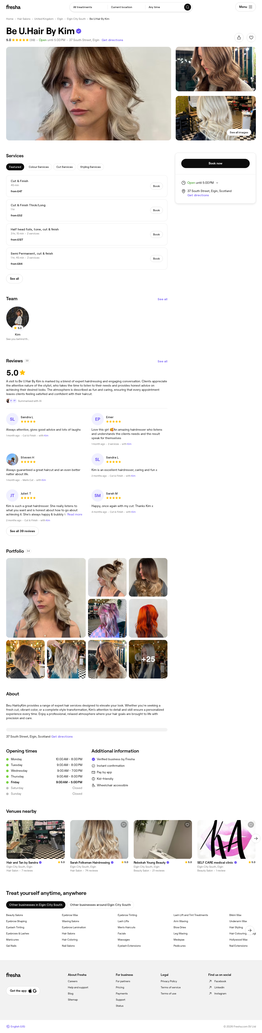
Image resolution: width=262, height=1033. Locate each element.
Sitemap (73, 999)
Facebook (220, 981)
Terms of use (168, 993)
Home (9, 18)
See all (162, 299)
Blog (70, 993)
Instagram (220, 993)
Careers (72, 981)
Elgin (60, 18)
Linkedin (219, 987)
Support (120, 999)
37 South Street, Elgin (84, 40)
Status (120, 1005)
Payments (122, 993)
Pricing (120, 987)
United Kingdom (44, 18)
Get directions (112, 40)
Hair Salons (23, 18)
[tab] (15, 166)
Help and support (78, 987)
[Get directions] (86, 729)
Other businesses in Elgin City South (35, 904)
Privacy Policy (169, 981)
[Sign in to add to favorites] (251, 37)
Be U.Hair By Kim (99, 18)
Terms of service (171, 987)
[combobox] (89, 7)
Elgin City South (76, 18)
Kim (46, 435)
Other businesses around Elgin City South (100, 904)
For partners (123, 981)
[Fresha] (13, 7)
